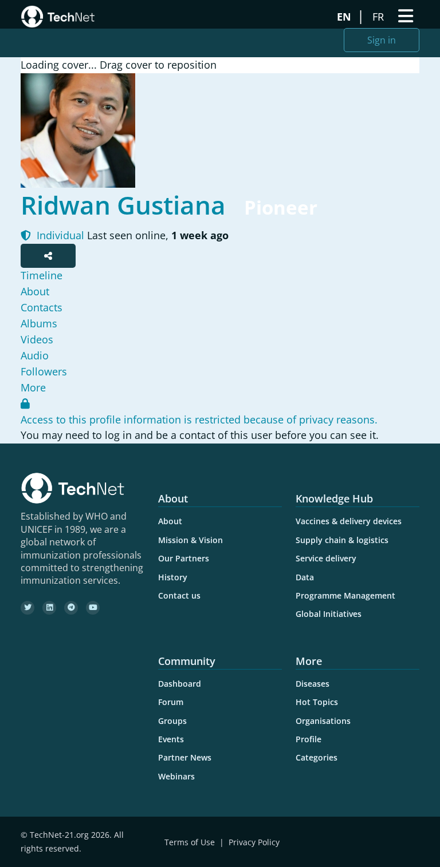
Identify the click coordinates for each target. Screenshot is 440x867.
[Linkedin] (49, 608)
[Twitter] (27, 608)
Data (305, 577)
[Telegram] (71, 608)
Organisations (323, 720)
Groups (172, 720)
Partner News (184, 757)
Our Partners (183, 558)
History (172, 577)
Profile (308, 739)
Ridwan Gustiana (123, 205)
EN (345, 16)
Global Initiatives (329, 613)
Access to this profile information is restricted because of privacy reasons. (199, 419)
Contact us (179, 595)
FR (379, 16)
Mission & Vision (190, 540)
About (170, 521)
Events (171, 739)
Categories (316, 757)
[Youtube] (93, 608)
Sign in (381, 40)
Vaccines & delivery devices (349, 521)
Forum (170, 701)
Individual (59, 235)
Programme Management (345, 595)
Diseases (312, 683)
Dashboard (179, 683)
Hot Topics (317, 701)
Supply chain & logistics (342, 540)
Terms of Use (189, 842)
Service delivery (326, 558)
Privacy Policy (254, 842)
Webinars (176, 776)
